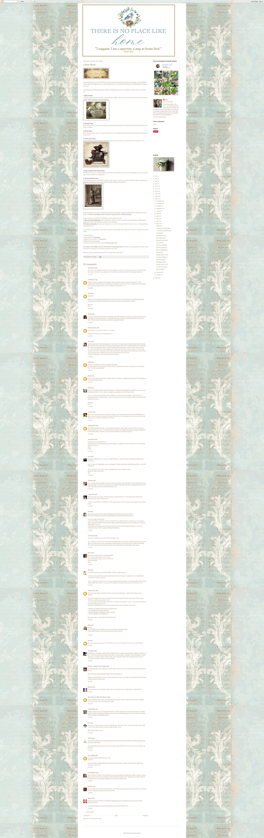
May (157, 218)
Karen (89, 553)
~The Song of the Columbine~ (163, 228)
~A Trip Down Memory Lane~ (163, 230)
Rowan (90, 314)
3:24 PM (90, 547)
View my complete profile (159, 117)
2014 (156, 183)
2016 (156, 178)
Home (116, 815)
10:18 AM (90, 434)
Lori (89, 511)
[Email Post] (100, 256)
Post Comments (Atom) (96, 818)
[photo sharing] (96, 78)
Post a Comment (90, 812)
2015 (156, 181)
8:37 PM (90, 793)
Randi (89, 376)
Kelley (89, 362)
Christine (90, 480)
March (158, 223)
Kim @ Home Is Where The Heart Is (97, 697)
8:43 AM (90, 382)
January (158, 275)
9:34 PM (90, 274)
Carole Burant (91, 772)
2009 (156, 193)
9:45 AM (90, 420)
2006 (156, 278)
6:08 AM (90, 322)
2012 (156, 186)
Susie (89, 625)
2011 (156, 188)
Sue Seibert (91, 651)
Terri (89, 456)
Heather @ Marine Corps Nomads (97, 666)
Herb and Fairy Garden (162, 240)
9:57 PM (90, 681)
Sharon (90, 738)
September (159, 208)
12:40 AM (90, 308)
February (158, 272)
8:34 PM (90, 808)
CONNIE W (91, 280)
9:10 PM (90, 564)
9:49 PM (90, 661)
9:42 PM (90, 645)
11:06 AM (90, 451)
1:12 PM (90, 506)
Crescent (90, 412)
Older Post (145, 815)
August (158, 211)
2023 (156, 176)
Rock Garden (159, 252)
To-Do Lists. (114, 249)
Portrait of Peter (92, 328)
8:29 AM (90, 733)
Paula (89, 388)
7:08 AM (90, 370)
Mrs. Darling (91, 755)
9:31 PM (90, 635)
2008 (156, 196)
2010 (156, 191)
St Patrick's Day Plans (161, 247)
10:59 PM (90, 288)
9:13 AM (90, 750)
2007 (156, 199)
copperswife (91, 494)
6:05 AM (90, 691)
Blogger (138, 833)
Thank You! (159, 226)
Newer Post (87, 815)
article (119, 90)
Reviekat (90, 786)
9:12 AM (90, 406)
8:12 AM (90, 717)
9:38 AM (90, 767)
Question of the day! (161, 235)
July (157, 213)
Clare (89, 293)
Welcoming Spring (160, 238)
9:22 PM (90, 585)
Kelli (166, 100)
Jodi (89, 570)
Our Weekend (159, 233)
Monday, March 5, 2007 (162, 264)
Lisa (89, 723)
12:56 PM (90, 489)
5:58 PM (90, 781)
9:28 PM (90, 619)
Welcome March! (160, 269)
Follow (155, 124)
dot (89, 640)
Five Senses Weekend (161, 245)
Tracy (89, 341)
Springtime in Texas (161, 262)
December (159, 201)
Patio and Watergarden (161, 250)
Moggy (89, 798)
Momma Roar (91, 425)
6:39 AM (90, 336)
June (157, 216)
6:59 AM (90, 356)
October (158, 206)
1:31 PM (90, 530)
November (159, 203)
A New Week (159, 242)
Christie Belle (91, 709)
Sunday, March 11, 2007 (162, 255)
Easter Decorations (160, 259)
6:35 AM (90, 703)
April (157, 221)
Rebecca (90, 687)
